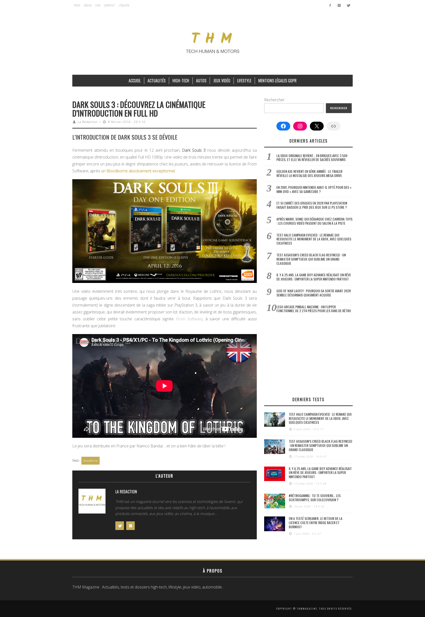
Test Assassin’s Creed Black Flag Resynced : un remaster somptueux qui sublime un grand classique (311, 259)
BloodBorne (90, 460)
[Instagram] (339, 5)
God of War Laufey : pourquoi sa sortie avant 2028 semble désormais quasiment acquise (313, 292)
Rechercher (274, 100)
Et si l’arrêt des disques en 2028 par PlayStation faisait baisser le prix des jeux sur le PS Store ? (311, 205)
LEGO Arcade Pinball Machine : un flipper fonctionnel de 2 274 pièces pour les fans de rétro (313, 308)
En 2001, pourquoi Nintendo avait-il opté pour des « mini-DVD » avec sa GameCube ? (313, 189)
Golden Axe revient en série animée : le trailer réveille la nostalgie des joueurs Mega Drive (309, 173)
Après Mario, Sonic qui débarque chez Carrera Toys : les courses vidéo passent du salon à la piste (314, 221)
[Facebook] (330, 5)
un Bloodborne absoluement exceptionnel (138, 171)
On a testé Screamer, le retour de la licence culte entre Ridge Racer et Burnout (315, 522)
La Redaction (87, 122)
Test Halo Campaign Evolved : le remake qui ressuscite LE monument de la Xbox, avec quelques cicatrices (313, 239)
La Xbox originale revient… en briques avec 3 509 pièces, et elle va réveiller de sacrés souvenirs (311, 157)
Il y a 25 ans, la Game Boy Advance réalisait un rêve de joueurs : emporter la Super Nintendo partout (313, 276)
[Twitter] (348, 5)
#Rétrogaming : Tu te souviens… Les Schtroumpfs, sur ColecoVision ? (315, 497)
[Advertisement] (308, 354)
